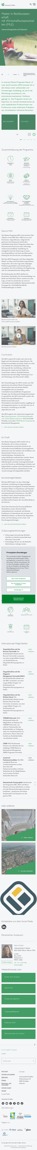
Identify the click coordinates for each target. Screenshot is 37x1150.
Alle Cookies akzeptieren (19, 578)
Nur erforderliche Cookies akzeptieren (18, 584)
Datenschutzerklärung (18, 598)
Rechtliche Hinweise (18, 599)
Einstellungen (18, 590)
